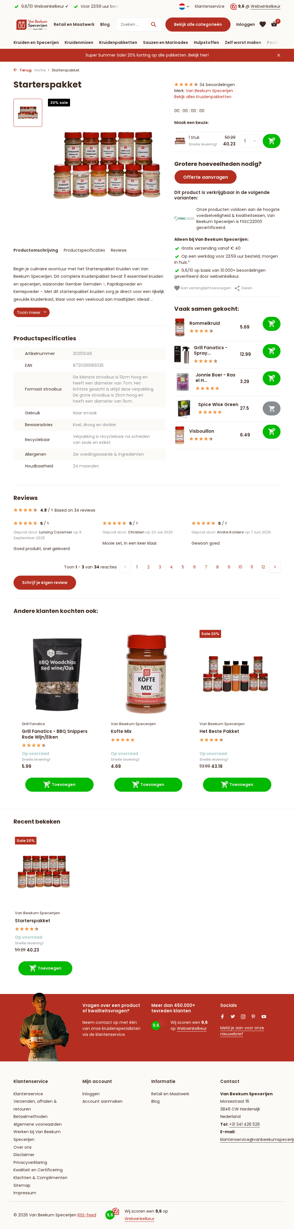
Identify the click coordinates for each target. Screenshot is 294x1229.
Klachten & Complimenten (40, 1178)
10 (240, 567)
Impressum (24, 1193)
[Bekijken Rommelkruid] (179, 327)
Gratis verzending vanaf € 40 (211, 248)
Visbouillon (201, 431)
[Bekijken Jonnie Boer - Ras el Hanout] (182, 381)
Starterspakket (32, 921)
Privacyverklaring (30, 1162)
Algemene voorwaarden (37, 1124)
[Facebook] (222, 1017)
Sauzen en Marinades (165, 42)
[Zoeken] (153, 24)
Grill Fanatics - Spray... (210, 350)
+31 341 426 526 (244, 1124)
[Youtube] (264, 1017)
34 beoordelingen (217, 85)
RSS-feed (87, 1215)
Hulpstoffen (206, 42)
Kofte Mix (121, 731)
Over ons (22, 1147)
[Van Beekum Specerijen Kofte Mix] (147, 674)
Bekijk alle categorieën (198, 24)
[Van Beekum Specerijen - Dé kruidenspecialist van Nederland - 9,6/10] (31, 24)
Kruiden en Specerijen (36, 42)
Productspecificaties (84, 250)
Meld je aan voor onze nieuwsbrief (242, 1031)
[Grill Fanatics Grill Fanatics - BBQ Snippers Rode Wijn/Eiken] (58, 674)
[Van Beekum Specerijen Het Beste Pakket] (235, 674)
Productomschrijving (35, 250)
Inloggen (91, 1094)
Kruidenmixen (79, 42)
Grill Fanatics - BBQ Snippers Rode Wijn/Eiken (55, 734)
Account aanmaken (102, 1101)
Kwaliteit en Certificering (38, 1170)
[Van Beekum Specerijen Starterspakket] (43, 872)
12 (263, 567)
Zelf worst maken (243, 42)
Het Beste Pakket (219, 731)
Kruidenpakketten (118, 42)
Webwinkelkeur (266, 6)
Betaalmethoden (30, 1116)
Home (40, 70)
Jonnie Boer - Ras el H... (215, 378)
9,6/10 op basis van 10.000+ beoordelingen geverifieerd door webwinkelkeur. (220, 273)
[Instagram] (243, 1017)
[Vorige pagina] (125, 567)
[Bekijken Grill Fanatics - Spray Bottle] (181, 355)
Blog (105, 24)
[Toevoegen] (272, 324)
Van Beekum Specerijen (209, 91)
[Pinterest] (253, 1017)
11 (252, 567)
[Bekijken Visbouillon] (179, 435)
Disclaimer (23, 1155)
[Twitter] (233, 1017)
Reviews (119, 250)
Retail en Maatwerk (74, 24)
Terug (25, 70)
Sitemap (21, 1185)
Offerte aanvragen (205, 177)
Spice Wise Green (218, 404)
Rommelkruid (204, 323)
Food (272, 42)
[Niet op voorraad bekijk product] (272, 408)
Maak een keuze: (191, 122)
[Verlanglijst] (263, 24)
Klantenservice (210, 6)
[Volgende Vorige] (275, 567)
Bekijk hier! (198, 55)
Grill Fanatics (33, 724)
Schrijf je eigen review (44, 582)
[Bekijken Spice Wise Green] (184, 409)
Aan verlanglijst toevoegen (205, 288)
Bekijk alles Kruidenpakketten (202, 97)
